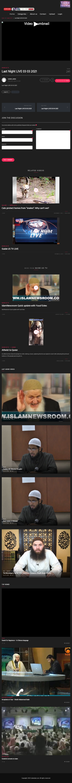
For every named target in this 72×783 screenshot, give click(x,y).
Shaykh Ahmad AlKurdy (12, 571)
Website (4, 144)
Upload (52, 14)
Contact (43, 14)
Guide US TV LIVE (10, 249)
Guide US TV (9, 18)
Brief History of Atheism (10, 521)
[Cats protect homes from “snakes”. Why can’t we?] (36, 190)
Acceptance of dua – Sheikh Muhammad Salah (15, 699)
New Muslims (5, 756)
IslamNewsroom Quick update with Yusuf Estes (24, 306)
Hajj (4, 571)
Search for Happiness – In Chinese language (15, 640)
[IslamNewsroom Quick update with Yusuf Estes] (36, 287)
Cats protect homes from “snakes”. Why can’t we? (25, 208)
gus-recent (15, 92)
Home (12, 14)
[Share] (52, 80)
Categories (22, 14)
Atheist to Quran (10, 350)
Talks (4, 467)
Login (60, 14)
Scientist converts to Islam (10, 759)
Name (17, 129)
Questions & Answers (7, 697)
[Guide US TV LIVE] (36, 231)
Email (17, 137)
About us (33, 14)
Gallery (4, 205)
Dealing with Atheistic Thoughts (12, 469)
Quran (14, 347)
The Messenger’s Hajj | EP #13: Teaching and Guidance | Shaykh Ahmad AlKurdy (27, 573)
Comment (53, 129)
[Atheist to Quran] (36, 332)
